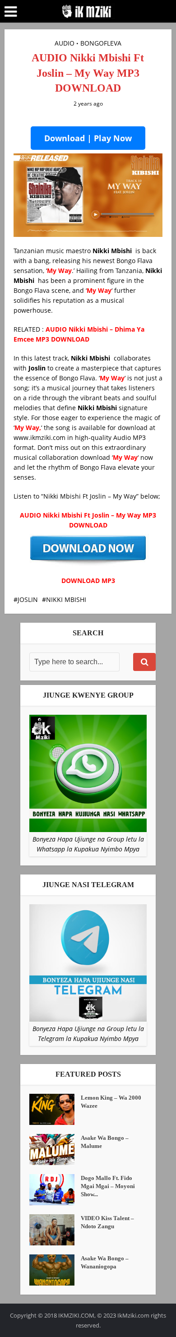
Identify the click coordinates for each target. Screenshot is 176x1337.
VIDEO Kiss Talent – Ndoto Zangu (107, 1222)
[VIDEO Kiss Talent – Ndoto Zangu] (55, 1229)
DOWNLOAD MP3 (88, 580)
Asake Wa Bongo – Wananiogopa (105, 1262)
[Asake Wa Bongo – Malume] (55, 1149)
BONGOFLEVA (100, 43)
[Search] (144, 662)
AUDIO (64, 43)
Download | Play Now (88, 138)
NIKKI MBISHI (66, 599)
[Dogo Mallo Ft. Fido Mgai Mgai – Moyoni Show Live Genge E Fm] (55, 1189)
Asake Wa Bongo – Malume (105, 1141)
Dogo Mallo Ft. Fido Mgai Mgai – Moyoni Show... (108, 1186)
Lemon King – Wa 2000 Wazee (111, 1101)
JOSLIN (28, 599)
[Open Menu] (11, 12)
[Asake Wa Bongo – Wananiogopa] (55, 1270)
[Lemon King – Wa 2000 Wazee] (55, 1109)
